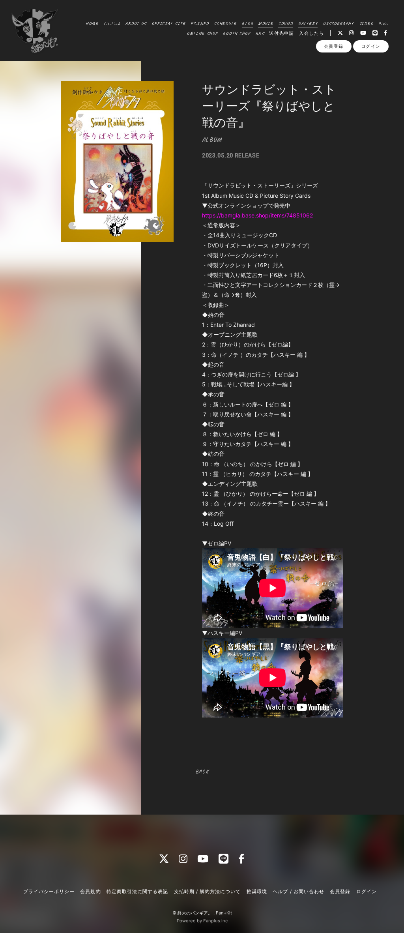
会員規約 (90, 891)
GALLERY (308, 23)
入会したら (311, 33)
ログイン (371, 46)
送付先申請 (281, 33)
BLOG (247, 23)
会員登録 (334, 46)
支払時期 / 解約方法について (207, 891)
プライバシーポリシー (49, 891)
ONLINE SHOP (202, 33)
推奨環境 (257, 891)
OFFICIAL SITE (169, 23)
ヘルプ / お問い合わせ (298, 891)
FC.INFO (200, 23)
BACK (201, 771)
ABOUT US (135, 23)
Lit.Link (112, 23)
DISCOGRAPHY (338, 23)
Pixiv (383, 23)
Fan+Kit (224, 913)
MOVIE (265, 23)
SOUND (285, 23)
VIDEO (366, 23)
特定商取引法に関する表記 (137, 891)
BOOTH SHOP (237, 33)
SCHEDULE (225, 23)
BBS (260, 33)
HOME (92, 23)
